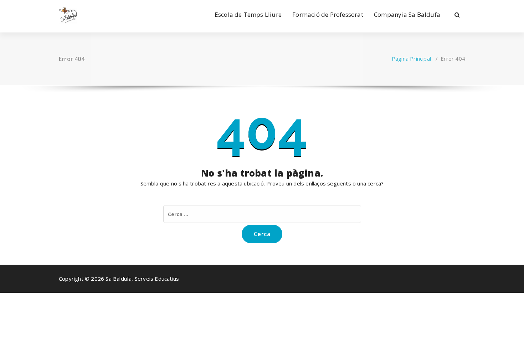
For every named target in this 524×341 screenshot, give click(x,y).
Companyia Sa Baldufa (407, 14)
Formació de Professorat (327, 14)
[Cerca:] (262, 214)
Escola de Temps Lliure (248, 14)
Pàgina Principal (411, 58)
